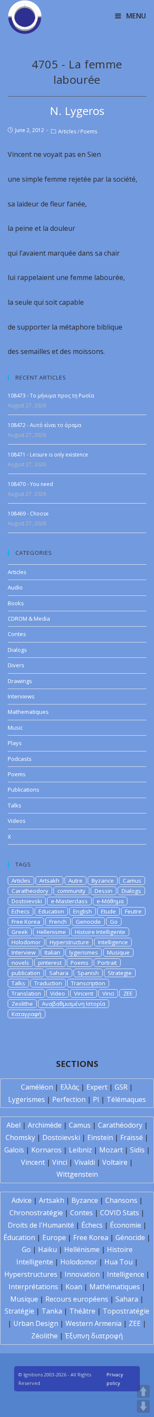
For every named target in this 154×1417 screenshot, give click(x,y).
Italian (52, 952)
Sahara (58, 973)
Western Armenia (93, 1323)
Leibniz (80, 1150)
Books (16, 603)
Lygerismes (26, 1099)
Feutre (133, 911)
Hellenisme (51, 932)
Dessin (104, 891)
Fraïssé (131, 1137)
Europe (54, 1237)
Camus (132, 880)
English (82, 911)
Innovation (82, 1274)
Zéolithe (44, 1335)
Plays (15, 743)
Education (51, 911)
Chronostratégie (36, 1212)
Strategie (120, 973)
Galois (14, 1150)
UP (143, 1391)
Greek (20, 932)
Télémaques (126, 1099)
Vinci (108, 993)
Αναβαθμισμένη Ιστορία (73, 1004)
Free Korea (26, 921)
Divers (16, 665)
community (71, 891)
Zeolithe (22, 1004)
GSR (121, 1087)
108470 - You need (30, 484)
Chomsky (20, 1137)
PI (96, 1099)
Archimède (45, 1125)
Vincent (83, 993)
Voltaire (114, 1162)
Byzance (103, 880)
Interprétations (33, 1286)
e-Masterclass (69, 901)
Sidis (137, 1150)
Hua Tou (118, 1262)
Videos (17, 821)
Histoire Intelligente (100, 932)
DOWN (143, 1406)
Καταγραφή (26, 1014)
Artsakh (49, 880)
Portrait (107, 962)
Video (57, 993)
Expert (96, 1087)
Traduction (48, 983)
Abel (13, 1125)
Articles (67, 131)
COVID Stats (119, 1212)
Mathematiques (28, 712)
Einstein (100, 1137)
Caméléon (37, 1087)
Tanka (51, 1311)
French (58, 921)
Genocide (88, 921)
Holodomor (26, 942)
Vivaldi (84, 1162)
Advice (22, 1200)
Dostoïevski (61, 1137)
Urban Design (35, 1323)
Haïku (47, 1249)
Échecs (92, 1225)
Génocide (130, 1237)
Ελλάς (69, 1087)
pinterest (50, 962)
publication (26, 973)
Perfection (69, 1099)
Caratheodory (30, 891)
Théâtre (82, 1311)
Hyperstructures (30, 1274)
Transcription (88, 983)
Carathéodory (120, 1125)
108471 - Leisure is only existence (48, 454)
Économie (125, 1225)
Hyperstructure (69, 942)
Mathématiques (114, 1286)
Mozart (111, 1150)
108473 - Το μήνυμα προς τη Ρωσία (51, 395)
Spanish (88, 973)
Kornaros (46, 1150)
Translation (26, 993)
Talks (14, 805)
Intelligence (113, 942)
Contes (17, 634)
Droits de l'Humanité (41, 1225)
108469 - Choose (28, 513)
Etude (108, 911)
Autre (75, 880)
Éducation (19, 1237)
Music (15, 727)
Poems (88, 131)
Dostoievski (27, 901)
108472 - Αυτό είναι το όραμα (44, 425)
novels (20, 962)
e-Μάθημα (110, 901)
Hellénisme (82, 1249)
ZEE (128, 993)
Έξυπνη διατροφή (94, 1335)
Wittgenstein (77, 1174)
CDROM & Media (29, 618)
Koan (73, 1286)
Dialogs (17, 650)
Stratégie (19, 1311)
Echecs (21, 911)
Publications (23, 789)
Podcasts (20, 759)
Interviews (21, 696)
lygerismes (83, 952)
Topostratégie (126, 1311)
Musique (118, 952)
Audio (15, 587)
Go (114, 921)
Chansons (121, 1200)
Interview (24, 952)
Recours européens (76, 1299)
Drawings (20, 681)
